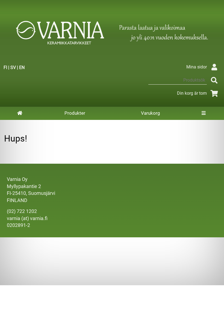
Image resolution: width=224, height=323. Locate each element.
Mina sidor (196, 67)
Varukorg (150, 113)
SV (13, 67)
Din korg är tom (192, 93)
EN (22, 67)
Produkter (74, 113)
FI (5, 67)
